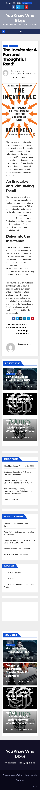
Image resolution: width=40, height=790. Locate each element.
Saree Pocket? (24, 549)
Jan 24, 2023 (12, 705)
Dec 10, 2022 (12, 729)
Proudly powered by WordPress (13, 775)
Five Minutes (9, 579)
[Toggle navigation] (20, 31)
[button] (36, 31)
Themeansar (20, 780)
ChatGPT (28, 74)
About (35, 787)
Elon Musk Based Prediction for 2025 (19, 466)
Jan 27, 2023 (12, 682)
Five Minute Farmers (12, 573)
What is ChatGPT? (11, 500)
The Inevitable (20, 77)
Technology (13, 46)
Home (29, 787)
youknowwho (19, 71)
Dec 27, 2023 (12, 658)
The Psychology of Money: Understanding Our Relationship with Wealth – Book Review (20, 424)
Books (5, 46)
